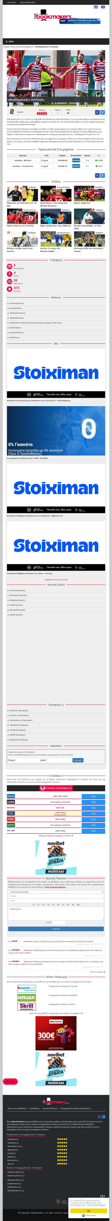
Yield (68, 110)
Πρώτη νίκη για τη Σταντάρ (20, 225)
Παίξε (93, 796)
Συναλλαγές (34, 1108)
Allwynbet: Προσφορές (19, 725)
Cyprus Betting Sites (27, 2)
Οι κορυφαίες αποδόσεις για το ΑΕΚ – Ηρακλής (27, 458)
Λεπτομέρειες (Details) (60, 802)
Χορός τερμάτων (82, 203)
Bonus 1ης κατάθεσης (17, 1108)
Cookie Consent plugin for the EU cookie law (89, 1215)
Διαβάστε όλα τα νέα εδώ (55, 579)
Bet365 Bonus (15, 327)
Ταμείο (58, 110)
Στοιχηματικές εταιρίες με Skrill (62, 1004)
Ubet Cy (11, 1164)
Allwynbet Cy (13, 1150)
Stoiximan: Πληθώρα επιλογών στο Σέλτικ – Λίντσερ (29, 573)
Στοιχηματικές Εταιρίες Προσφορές (75, 1108)
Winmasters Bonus (18, 313)
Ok (88, 1210)
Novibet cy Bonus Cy (16, 1175)
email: (43, 760)
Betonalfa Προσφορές (19, 739)
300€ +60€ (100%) (60, 796)
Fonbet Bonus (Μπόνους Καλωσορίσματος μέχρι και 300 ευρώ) (36, 322)
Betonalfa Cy (13, 1160)
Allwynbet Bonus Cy (16, 1180)
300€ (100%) (60, 819)
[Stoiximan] (76, 160)
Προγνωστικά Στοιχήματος (22, 46)
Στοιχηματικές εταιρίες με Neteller (63, 995)
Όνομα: (11, 760)
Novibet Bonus (16, 308)
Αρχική (6, 46)
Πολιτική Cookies (96, 1205)
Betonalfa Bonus (17, 332)
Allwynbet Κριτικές (17, 600)
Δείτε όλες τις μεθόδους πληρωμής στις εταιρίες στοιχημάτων (55, 1013)
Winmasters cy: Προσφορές (21, 720)
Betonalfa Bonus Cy (16, 1190)
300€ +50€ (60, 807)
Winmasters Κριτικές (18, 595)
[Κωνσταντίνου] (56, 193)
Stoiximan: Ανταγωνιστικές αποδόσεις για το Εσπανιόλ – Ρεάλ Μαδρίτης (38, 400)
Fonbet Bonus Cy (14, 1183)
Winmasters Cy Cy (15, 1146)
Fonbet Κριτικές (16, 605)
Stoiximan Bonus (17, 303)
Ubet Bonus (15, 337)
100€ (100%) (60, 831)
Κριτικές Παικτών (50, 1108)
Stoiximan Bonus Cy (16, 1172)
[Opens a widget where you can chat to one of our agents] (10, 1081)
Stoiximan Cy (13, 1139)
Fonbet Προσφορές (18, 730)
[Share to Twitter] (102, 114)
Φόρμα (42, 110)
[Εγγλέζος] (89, 193)
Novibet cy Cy (13, 1143)
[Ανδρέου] (22, 193)
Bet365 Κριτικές (16, 614)
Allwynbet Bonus (17, 318)
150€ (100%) (60, 813)
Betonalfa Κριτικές (17, 610)
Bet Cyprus (12, 2)
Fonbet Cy (12, 1153)
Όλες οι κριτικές (97, 972)
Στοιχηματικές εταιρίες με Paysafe (63, 986)
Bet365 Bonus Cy (14, 1187)
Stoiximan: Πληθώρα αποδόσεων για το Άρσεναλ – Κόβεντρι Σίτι (35, 516)
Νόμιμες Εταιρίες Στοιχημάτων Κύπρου (55, 835)
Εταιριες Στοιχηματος (58, 788)
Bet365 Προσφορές (18, 735)
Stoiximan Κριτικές (17, 590)
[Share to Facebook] (97, 114)
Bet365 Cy (12, 1157)
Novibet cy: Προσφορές (19, 715)
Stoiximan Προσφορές (19, 710)
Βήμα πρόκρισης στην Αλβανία (55, 225)
